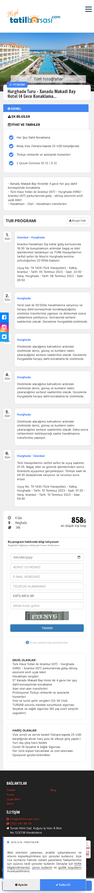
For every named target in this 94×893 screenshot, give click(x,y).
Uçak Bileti (14, 799)
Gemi (10, 803)
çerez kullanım (42, 867)
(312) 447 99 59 (20, 823)
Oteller (11, 790)
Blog (53, 790)
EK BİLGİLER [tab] (20, 116)
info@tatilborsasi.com (24, 819)
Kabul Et (64, 884)
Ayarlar (22, 884)
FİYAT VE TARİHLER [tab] (25, 124)
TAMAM (47, 628)
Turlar (10, 794)
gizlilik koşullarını (70, 867)
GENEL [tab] (15, 108)
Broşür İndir (78, 220)
